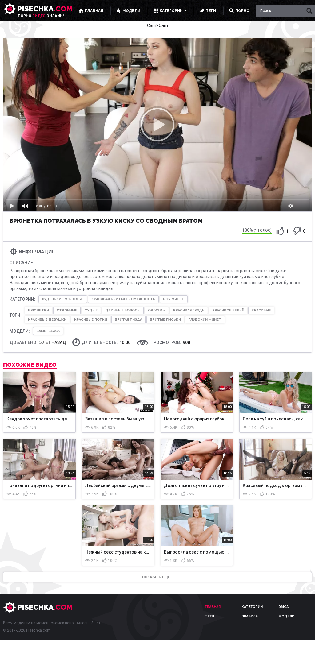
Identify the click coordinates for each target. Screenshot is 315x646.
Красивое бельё (228, 310)
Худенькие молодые (63, 299)
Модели (286, 616)
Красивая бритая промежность (123, 299)
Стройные (67, 310)
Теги (209, 616)
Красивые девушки (47, 320)
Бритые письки (165, 320)
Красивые (261, 310)
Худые (91, 310)
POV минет (173, 299)
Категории (252, 607)
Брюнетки (38, 310)
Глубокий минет (205, 320)
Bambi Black (48, 331)
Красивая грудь (189, 310)
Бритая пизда (128, 320)
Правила (249, 616)
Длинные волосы (122, 310)
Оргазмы (156, 310)
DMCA (283, 607)
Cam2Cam (157, 25)
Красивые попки (90, 320)
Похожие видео (30, 365)
